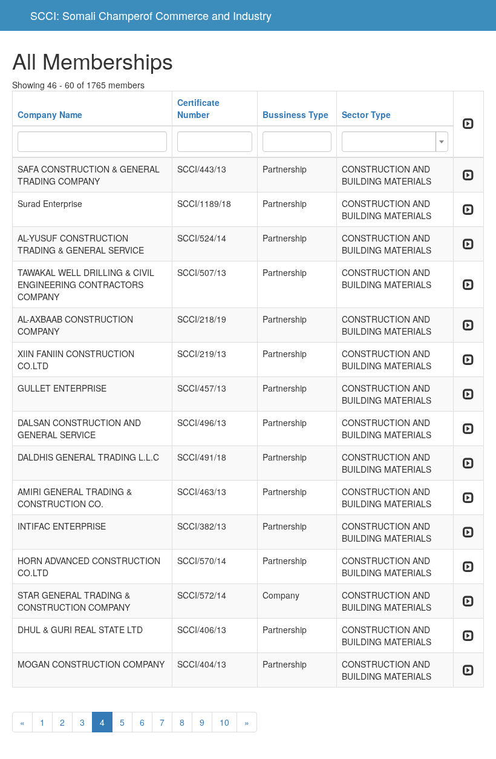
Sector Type (366, 114)
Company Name (50, 114)
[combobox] (395, 141)
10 (224, 722)
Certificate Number (198, 108)
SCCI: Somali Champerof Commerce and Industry (151, 15)
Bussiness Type (295, 114)
